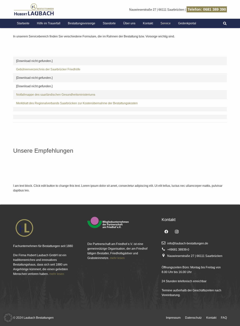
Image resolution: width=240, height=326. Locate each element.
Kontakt (211, 317)
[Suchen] (225, 23)
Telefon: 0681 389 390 (207, 9)
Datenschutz (193, 317)
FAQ (224, 317)
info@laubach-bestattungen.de (187, 243)
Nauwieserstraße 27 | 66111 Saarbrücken (156, 9)
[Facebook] (166, 231)
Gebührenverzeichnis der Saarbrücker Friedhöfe (48, 69)
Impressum (173, 317)
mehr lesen (56, 273)
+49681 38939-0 (178, 249)
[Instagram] (177, 231)
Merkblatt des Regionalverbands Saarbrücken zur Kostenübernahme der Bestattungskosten (77, 103)
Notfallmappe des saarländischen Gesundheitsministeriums (55, 94)
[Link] (33, 9)
